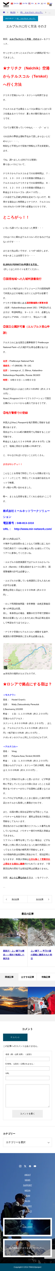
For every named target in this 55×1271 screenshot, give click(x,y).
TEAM (27, 1196)
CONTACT (27, 1211)
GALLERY (27, 1206)
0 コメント (15, 1037)
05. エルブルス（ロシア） (26, 18)
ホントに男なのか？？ (20, 877)
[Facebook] (29, 1166)
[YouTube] (34, 1166)
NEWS (27, 1180)
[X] (25, 1166)
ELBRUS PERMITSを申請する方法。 (21, 264)
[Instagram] (20, 1166)
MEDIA (27, 1190)
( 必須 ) (19, 1054)
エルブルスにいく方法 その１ (24, 39)
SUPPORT (27, 1185)
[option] (14, 942)
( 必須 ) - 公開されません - (20, 1064)
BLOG (27, 1201)
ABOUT (27, 1175)
